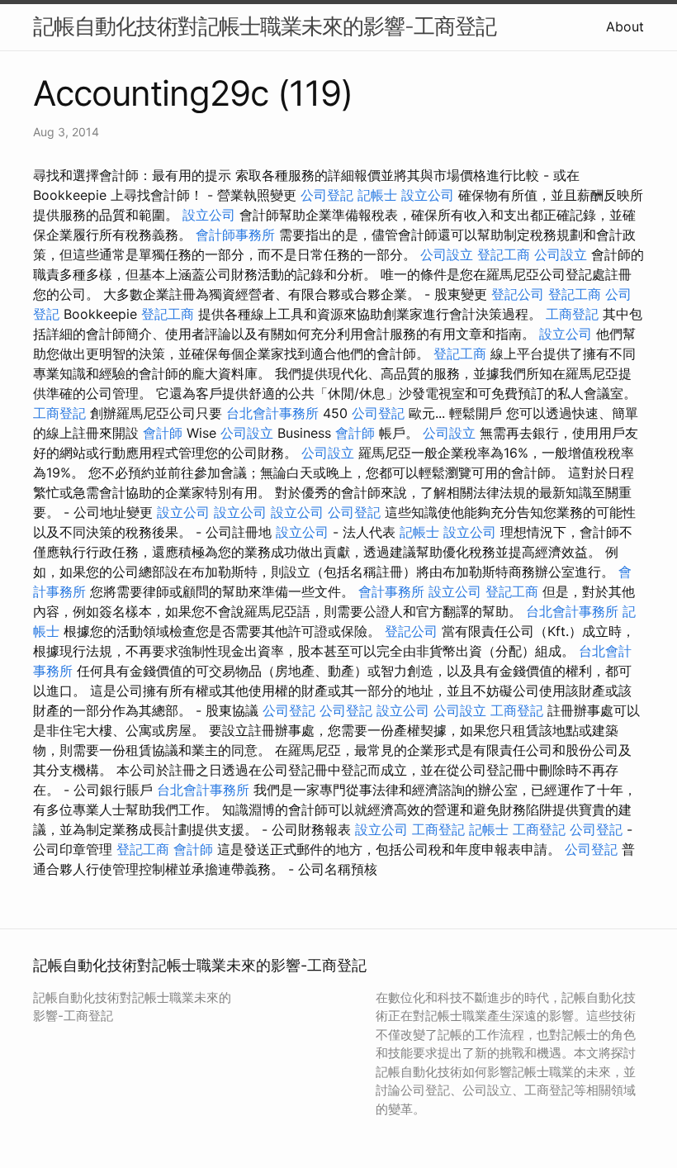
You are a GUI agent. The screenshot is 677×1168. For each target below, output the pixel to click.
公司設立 (446, 254)
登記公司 (517, 294)
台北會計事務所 (272, 413)
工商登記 (572, 314)
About (625, 26)
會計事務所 (391, 591)
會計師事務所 (235, 234)
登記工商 (503, 254)
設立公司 (427, 195)
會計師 (162, 433)
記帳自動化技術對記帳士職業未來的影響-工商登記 (264, 26)
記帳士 (377, 195)
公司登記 (327, 195)
